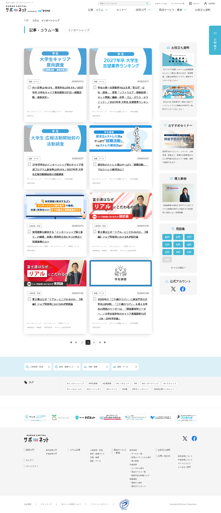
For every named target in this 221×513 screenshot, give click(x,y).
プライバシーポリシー (100, 504)
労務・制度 (94, 457)
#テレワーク (111, 389)
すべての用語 (177, 267)
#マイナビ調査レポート (53, 111)
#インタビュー (115, 246)
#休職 (124, 389)
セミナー (122, 9)
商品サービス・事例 (171, 9)
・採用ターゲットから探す (140, 457)
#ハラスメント (170, 383)
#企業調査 (107, 383)
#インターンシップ (34, 111)
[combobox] (124, 3)
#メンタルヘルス (74, 389)
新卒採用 (133, 450)
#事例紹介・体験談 (99, 250)
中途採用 (133, 464)
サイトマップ (46, 504)
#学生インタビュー (140, 389)
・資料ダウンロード (138, 486)
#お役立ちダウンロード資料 (37, 246)
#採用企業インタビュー (164, 389)
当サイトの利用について (71, 504)
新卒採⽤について (185, 456)
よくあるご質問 (184, 467)
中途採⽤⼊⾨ (51, 454)
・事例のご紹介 (136, 482)
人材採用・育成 (96, 450)
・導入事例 (134, 461)
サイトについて (184, 463)
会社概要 (27, 504)
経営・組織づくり (97, 454)
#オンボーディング (150, 383)
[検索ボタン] (147, 3)
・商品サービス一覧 (138, 472)
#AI (135, 383)
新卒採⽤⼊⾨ (51, 450)
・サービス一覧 (136, 454)
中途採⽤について (185, 460)
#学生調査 (134, 111)
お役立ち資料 (202, 9)
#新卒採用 (69, 111)
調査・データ (95, 461)
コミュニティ (32, 466)
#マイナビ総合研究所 (128, 250)
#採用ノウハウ (73, 246)
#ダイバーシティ (94, 389)
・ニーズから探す (137, 468)
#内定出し (31, 116)
